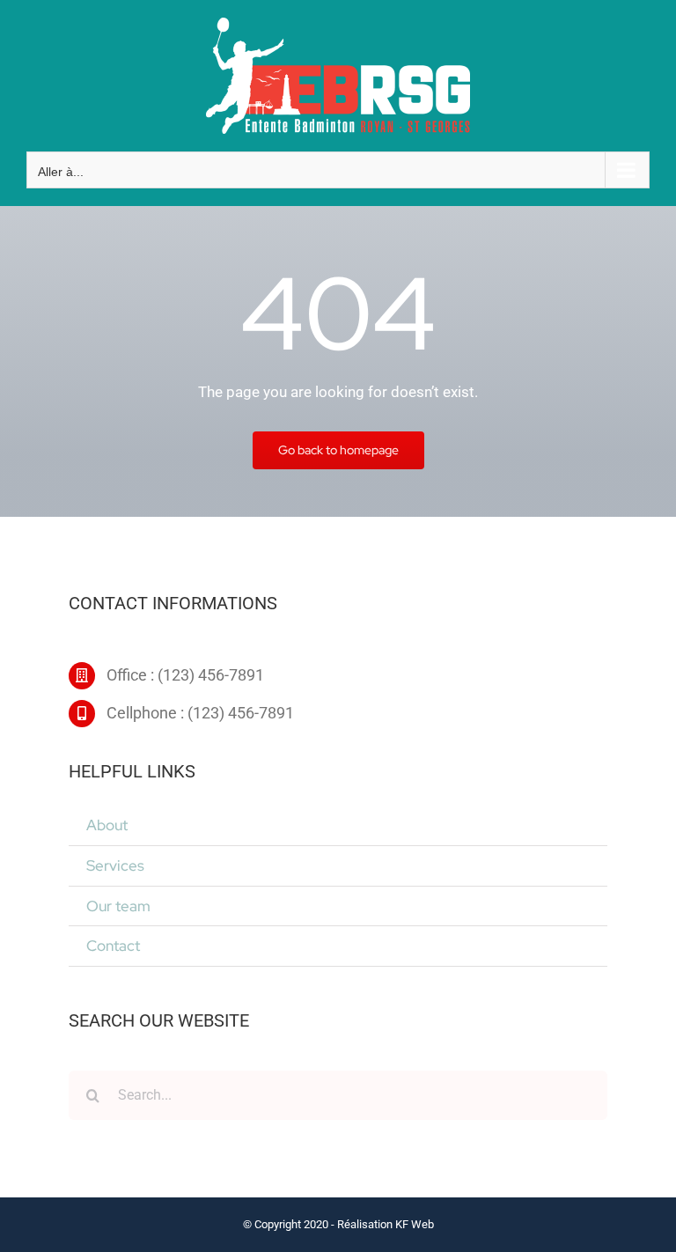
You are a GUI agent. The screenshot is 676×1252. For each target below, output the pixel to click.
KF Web (414, 1224)
